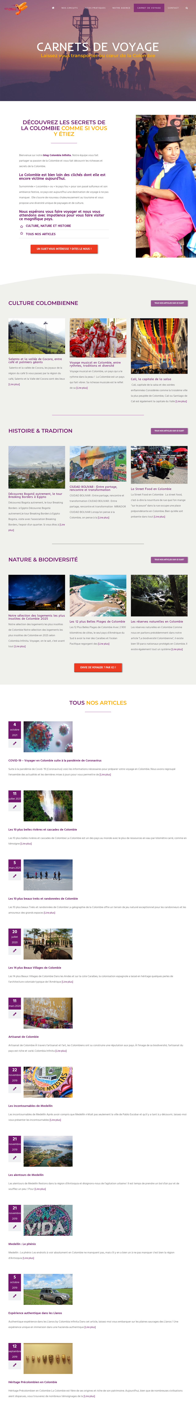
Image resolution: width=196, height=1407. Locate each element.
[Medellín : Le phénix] (48, 1220)
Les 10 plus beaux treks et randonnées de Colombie (42, 870)
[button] (186, 8)
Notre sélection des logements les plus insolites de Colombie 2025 (36, 617)
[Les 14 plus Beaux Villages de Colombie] (48, 943)
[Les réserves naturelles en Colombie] (159, 595)
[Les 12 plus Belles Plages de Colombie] (98, 595)
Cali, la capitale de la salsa (151, 379)
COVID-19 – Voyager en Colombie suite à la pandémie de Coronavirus (42, 731)
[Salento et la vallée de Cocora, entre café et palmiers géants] (36, 336)
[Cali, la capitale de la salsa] (159, 346)
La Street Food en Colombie (151, 489)
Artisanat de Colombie (42, 1010)
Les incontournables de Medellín (42, 1078)
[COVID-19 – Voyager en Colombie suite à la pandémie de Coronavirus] (48, 736)
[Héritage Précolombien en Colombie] (48, 1358)
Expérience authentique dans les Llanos (42, 1285)
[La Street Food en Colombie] (159, 465)
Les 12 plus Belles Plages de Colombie (97, 621)
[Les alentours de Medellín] (48, 1151)
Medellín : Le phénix (42, 1217)
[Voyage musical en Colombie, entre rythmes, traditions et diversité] (98, 337)
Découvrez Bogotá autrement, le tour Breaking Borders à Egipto (35, 495)
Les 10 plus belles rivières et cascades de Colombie (42, 801)
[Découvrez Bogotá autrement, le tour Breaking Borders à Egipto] (36, 467)
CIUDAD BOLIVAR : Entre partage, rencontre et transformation (93, 488)
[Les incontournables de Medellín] (48, 1082)
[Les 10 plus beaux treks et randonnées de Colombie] (48, 874)
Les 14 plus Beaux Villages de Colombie (42, 939)
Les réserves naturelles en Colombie (157, 621)
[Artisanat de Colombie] (48, 1012)
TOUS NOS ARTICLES (41, 234)
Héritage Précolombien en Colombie (42, 1354)
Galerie (53, 731)
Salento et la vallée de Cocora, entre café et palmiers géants (35, 360)
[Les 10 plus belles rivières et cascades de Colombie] (48, 805)
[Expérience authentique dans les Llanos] (48, 1289)
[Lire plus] (14, 384)
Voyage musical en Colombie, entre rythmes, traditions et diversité (95, 364)
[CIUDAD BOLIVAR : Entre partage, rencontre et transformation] (98, 464)
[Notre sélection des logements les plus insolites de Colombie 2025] (36, 592)
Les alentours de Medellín (42, 1148)
